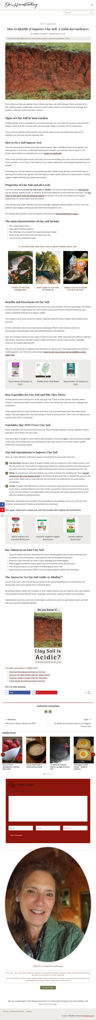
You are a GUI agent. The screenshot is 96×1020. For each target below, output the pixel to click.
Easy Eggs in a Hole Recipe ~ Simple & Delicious (81, 767)
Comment (13, 794)
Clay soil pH (83, 190)
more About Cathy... (48, 987)
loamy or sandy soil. (53, 153)
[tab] (44, 774)
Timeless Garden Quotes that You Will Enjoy (28, 678)
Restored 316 (89, 1016)
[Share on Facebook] (2, 504)
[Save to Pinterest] (2, 510)
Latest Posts (51, 24)
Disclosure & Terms (17, 1011)
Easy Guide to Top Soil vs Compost (48, 288)
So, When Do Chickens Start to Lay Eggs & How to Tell (72, 723)
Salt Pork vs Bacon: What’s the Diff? (20, 722)
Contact (29, 1011)
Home (42, 24)
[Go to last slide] (3, 754)
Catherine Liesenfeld (40, 34)
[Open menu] (92, 4)
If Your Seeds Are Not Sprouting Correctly (27, 681)
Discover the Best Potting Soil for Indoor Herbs (29, 675)
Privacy (5, 1011)
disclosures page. (49, 1004)
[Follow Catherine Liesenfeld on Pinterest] (50, 712)
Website (67, 828)
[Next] (93, 754)
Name (12, 828)
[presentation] (12, 750)
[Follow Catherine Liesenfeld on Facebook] (46, 712)
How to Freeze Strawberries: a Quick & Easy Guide (11, 767)
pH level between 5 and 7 (67, 214)
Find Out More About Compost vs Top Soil (27, 672)
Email (40, 828)
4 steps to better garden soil (20, 288)
